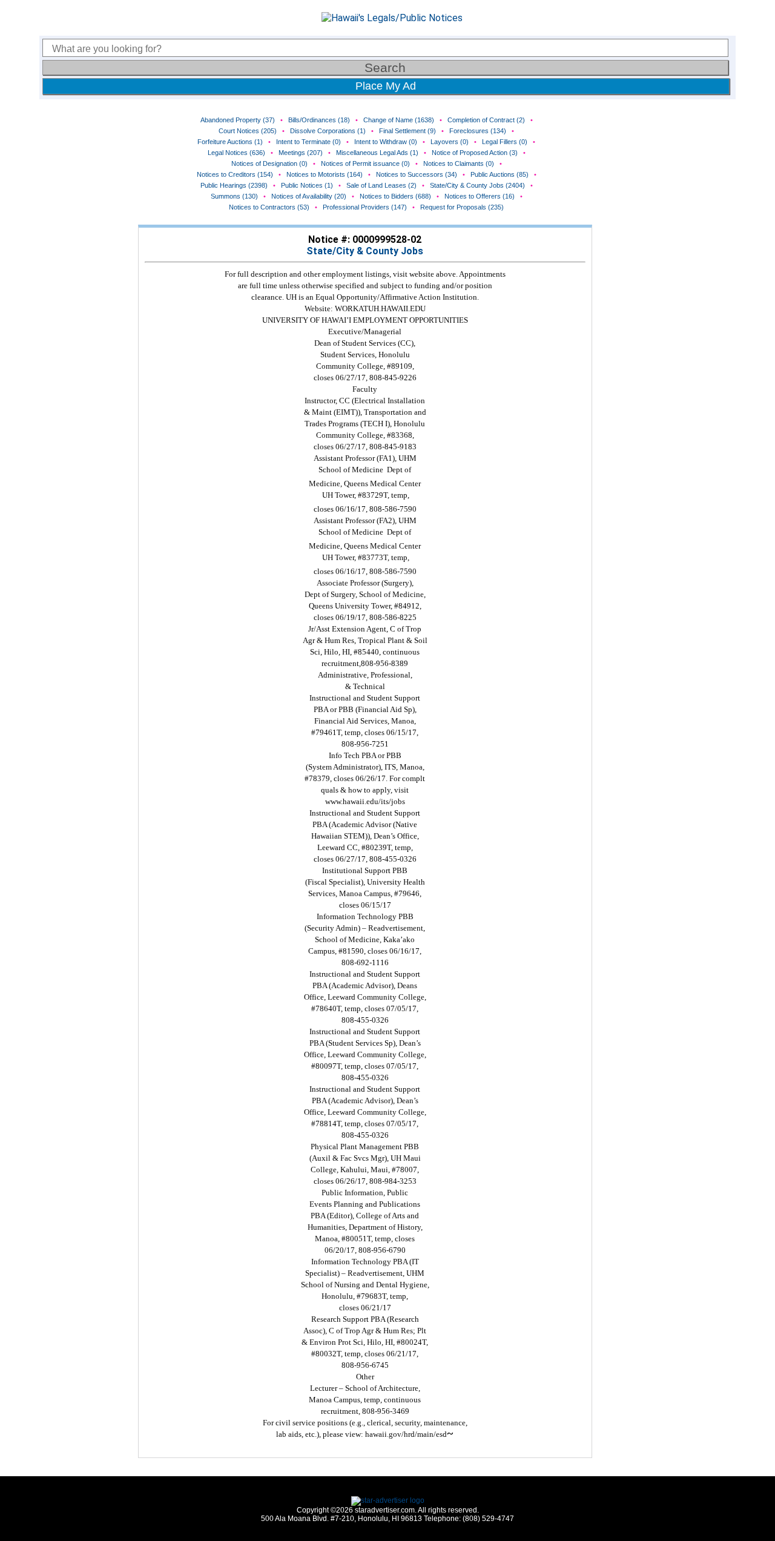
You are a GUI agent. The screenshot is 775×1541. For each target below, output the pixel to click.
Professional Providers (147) (365, 207)
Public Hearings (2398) (234, 185)
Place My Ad (385, 86)
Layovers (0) (449, 141)
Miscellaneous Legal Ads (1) (377, 152)
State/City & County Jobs (364, 251)
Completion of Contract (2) (486, 120)
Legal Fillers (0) (504, 141)
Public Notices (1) (307, 185)
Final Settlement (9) (407, 130)
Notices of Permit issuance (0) (365, 163)
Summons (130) (234, 196)
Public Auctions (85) (499, 174)
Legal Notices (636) (236, 152)
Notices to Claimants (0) (458, 163)
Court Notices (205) (248, 130)
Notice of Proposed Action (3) (475, 152)
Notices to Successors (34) (416, 174)
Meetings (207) (301, 152)
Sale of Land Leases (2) (381, 185)
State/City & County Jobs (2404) (477, 185)
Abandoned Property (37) (237, 120)
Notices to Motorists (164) (324, 174)
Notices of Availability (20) (308, 196)
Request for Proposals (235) (462, 207)
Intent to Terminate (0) (308, 141)
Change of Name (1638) (398, 120)
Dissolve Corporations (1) (328, 130)
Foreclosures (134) (477, 130)
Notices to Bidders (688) (395, 196)
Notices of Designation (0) (269, 163)
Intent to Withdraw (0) (385, 141)
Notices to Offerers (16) (479, 196)
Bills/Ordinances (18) (319, 120)
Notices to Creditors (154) (235, 174)
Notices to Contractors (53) (269, 207)
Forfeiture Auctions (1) (230, 141)
